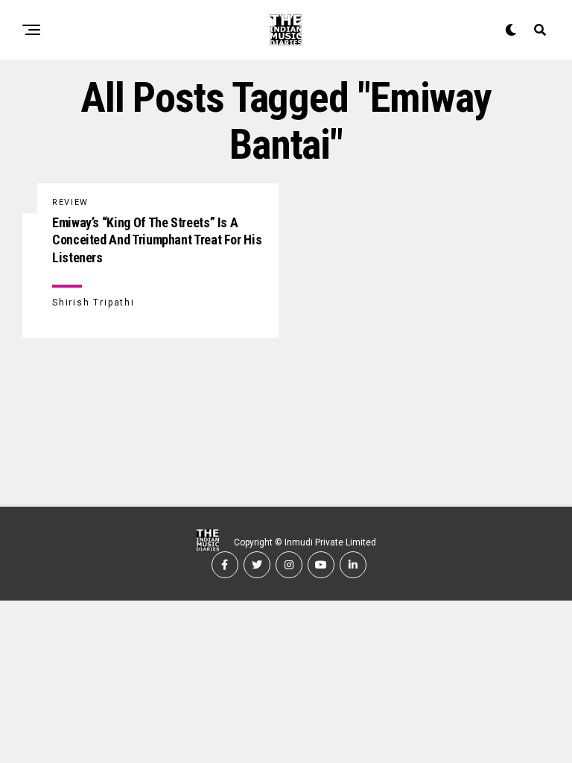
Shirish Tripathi (93, 302)
